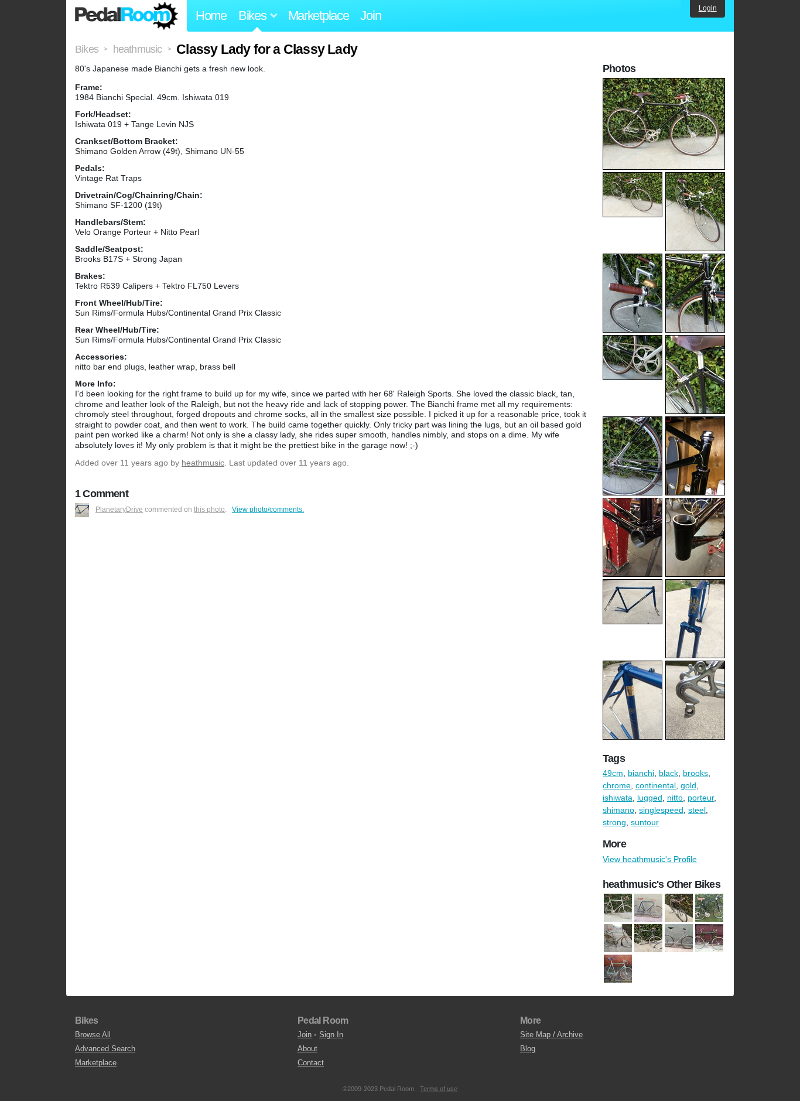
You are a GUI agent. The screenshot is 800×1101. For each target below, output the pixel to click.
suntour (645, 822)
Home (211, 15)
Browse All (93, 1034)
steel (697, 810)
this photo (209, 509)
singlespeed (661, 810)
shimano (618, 810)
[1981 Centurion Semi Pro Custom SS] (648, 907)
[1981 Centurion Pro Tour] (618, 907)
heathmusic (203, 462)
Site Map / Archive (551, 1034)
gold (688, 785)
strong (614, 822)
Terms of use (438, 1088)
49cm (613, 773)
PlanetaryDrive (119, 509)
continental (655, 785)
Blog (527, 1048)
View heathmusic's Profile (650, 859)
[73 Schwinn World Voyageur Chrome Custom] (679, 938)
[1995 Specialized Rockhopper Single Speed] (679, 907)
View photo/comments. (268, 509)
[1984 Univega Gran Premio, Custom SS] (648, 938)
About (307, 1048)
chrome (617, 785)
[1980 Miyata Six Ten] (709, 907)
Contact (311, 1062)
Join (370, 15)
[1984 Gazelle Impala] (618, 938)
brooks (695, 773)
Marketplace (318, 15)
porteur (701, 797)
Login (708, 8)
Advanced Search (105, 1048)
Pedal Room (126, 16)
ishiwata (618, 797)
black (668, 773)
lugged (649, 797)
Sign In (331, 1034)
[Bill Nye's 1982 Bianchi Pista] (618, 968)
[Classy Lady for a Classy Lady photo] (665, 83)
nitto (675, 797)
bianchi (641, 773)
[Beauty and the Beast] (709, 938)
